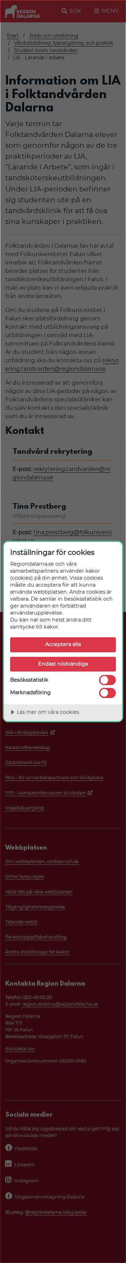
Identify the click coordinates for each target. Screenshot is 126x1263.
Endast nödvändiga (63, 664)
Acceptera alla (63, 644)
